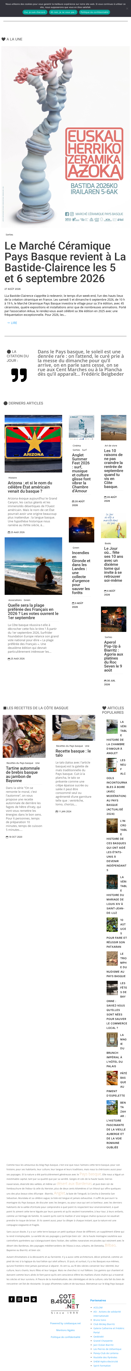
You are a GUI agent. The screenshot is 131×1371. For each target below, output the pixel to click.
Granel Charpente (103, 1340)
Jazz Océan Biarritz (103, 1344)
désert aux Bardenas (74, 1183)
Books (108, 543)
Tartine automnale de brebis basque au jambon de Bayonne (23, 774)
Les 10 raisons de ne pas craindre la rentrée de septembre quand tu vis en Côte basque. (113, 468)
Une (37, 763)
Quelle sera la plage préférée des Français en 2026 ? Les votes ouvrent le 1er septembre (33, 611)
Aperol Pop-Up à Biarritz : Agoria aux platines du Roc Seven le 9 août (113, 656)
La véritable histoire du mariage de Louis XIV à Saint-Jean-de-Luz (117, 895)
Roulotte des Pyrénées (105, 1357)
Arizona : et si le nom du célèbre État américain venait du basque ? (30, 487)
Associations (15, 600)
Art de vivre (111, 445)
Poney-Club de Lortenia (105, 1353)
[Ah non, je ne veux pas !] (127, 8)
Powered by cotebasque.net (65, 1323)
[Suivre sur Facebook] (12, 1299)
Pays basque (90, 1173)
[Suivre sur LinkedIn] (26, 1299)
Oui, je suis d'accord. (35, 12)
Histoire (12, 477)
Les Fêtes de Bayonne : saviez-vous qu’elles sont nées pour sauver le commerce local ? (117, 1005)
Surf (84, 450)
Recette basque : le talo (73, 753)
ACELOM (98, 1307)
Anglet (59, 1193)
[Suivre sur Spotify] (34, 1299)
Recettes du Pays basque (20, 763)
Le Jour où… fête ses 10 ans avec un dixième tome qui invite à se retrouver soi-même (113, 564)
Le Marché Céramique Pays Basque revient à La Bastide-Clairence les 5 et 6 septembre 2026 (65, 262)
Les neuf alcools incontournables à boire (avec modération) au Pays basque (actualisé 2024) (117, 787)
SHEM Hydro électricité (105, 1361)
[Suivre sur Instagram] (19, 1299)
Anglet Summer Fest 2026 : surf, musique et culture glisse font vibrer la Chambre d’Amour (81, 473)
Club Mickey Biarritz (104, 1324)
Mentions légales (65, 1330)
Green (27, 600)
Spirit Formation (102, 1365)
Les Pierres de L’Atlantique (107, 1349)
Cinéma (77, 445)
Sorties (9, 234)
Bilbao (110, 1245)
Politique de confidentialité (65, 1337)
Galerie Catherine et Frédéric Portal (108, 1330)
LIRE (14, 323)
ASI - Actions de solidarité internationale (107, 1313)
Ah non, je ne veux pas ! (63, 12)
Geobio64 (98, 1336)
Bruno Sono (99, 1319)
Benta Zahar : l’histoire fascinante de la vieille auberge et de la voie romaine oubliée (116, 1125)
